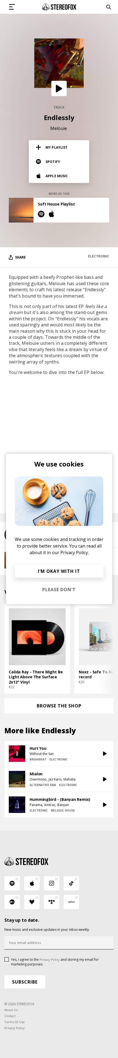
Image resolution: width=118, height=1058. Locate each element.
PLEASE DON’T (59, 590)
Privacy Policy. (74, 552)
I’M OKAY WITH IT (59, 571)
